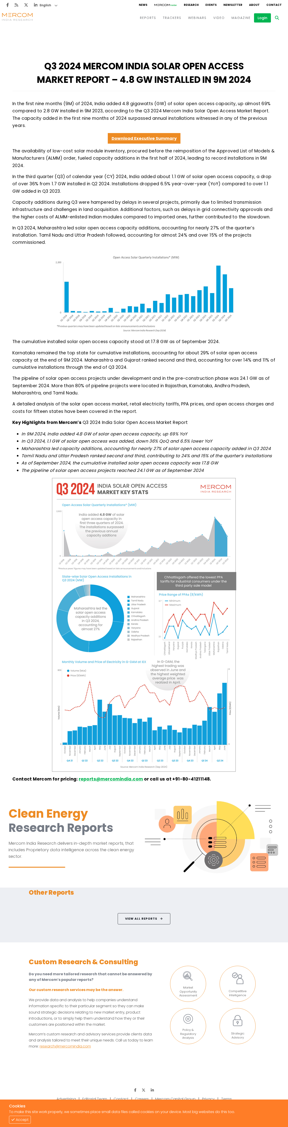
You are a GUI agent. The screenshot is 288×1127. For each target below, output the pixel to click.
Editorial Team (94, 1099)
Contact (121, 1099)
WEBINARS (197, 18)
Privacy (208, 1099)
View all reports (141, 919)
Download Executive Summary (144, 138)
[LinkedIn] (35, 5)
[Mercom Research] (17, 18)
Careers (142, 1099)
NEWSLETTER (232, 5)
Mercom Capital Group (175, 1099)
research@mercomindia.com (65, 1046)
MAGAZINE (241, 18)
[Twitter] (26, 5)
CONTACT (274, 5)
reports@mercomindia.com (111, 779)
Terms (226, 1099)
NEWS (143, 5)
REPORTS (148, 18)
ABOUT (254, 5)
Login (262, 17)
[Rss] (16, 5)
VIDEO (219, 18)
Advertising (66, 1099)
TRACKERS (172, 18)
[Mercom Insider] (165, 5)
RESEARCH (191, 5)
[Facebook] (7, 5)
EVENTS (211, 5)
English (45, 5)
